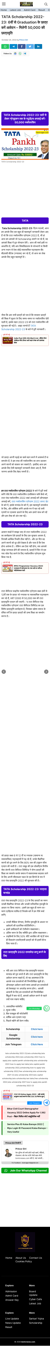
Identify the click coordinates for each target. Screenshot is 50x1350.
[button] (46, 4)
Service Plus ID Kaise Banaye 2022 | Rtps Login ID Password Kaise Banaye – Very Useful (27, 1128)
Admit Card (29, 10)
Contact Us (35, 1257)
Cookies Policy (23, 1261)
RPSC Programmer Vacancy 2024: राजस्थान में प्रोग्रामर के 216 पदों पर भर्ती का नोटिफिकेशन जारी (28, 568)
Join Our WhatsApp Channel (28, 1170)
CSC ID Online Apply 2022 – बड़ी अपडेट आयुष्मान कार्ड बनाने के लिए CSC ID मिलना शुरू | (29, 1095)
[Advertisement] (25, 86)
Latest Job (15, 10)
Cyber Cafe (35, 1299)
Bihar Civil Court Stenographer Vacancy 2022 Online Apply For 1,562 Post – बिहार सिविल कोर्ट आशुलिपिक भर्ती (26, 1112)
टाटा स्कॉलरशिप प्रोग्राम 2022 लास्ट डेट (30, 501)
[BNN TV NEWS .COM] (26, 4)
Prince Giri (20, 1148)
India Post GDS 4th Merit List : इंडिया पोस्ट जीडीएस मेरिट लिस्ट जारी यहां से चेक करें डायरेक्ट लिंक (30, 340)
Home (4, 10)
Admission (11, 1291)
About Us (20, 1257)
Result (41, 10)
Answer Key (12, 1299)
